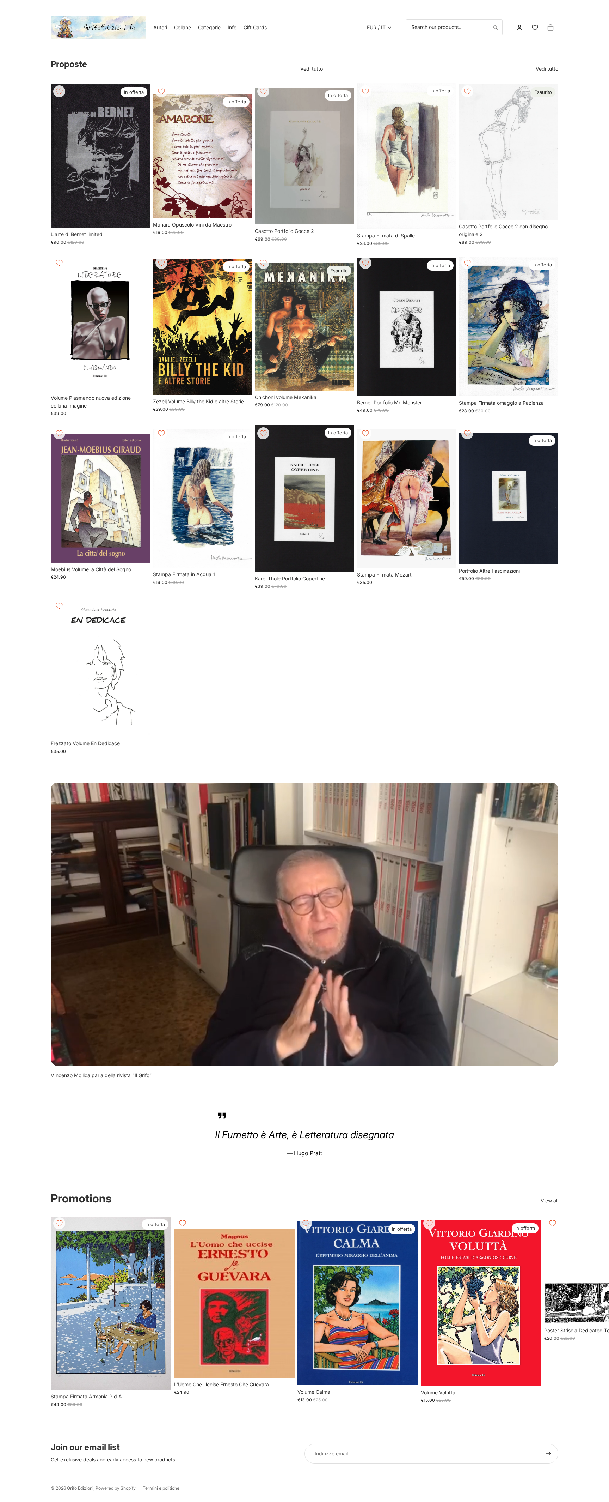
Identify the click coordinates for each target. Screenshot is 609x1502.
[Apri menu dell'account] (519, 27)
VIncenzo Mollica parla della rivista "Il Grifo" (101, 1075)
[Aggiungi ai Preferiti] (59, 91)
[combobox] (454, 27)
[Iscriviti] (548, 1453)
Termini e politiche (161, 1488)
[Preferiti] (535, 27)
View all (549, 1201)
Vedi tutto (311, 69)
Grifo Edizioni (80, 1488)
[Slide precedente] (61, 156)
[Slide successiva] (139, 156)
